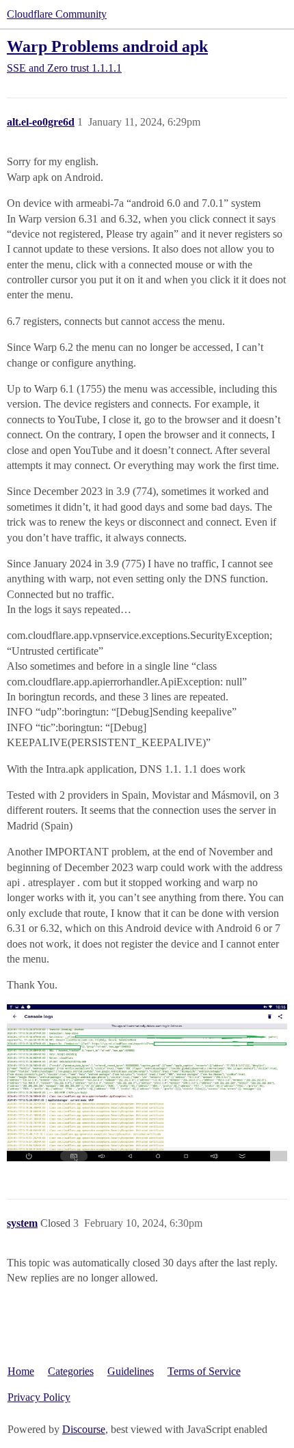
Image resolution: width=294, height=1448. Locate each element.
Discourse (83, 1429)
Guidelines (130, 1371)
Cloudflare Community (57, 14)
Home (21, 1371)
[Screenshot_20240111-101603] (147, 1083)
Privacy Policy (39, 1397)
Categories (71, 1371)
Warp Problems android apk (107, 46)
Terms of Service (204, 1371)
